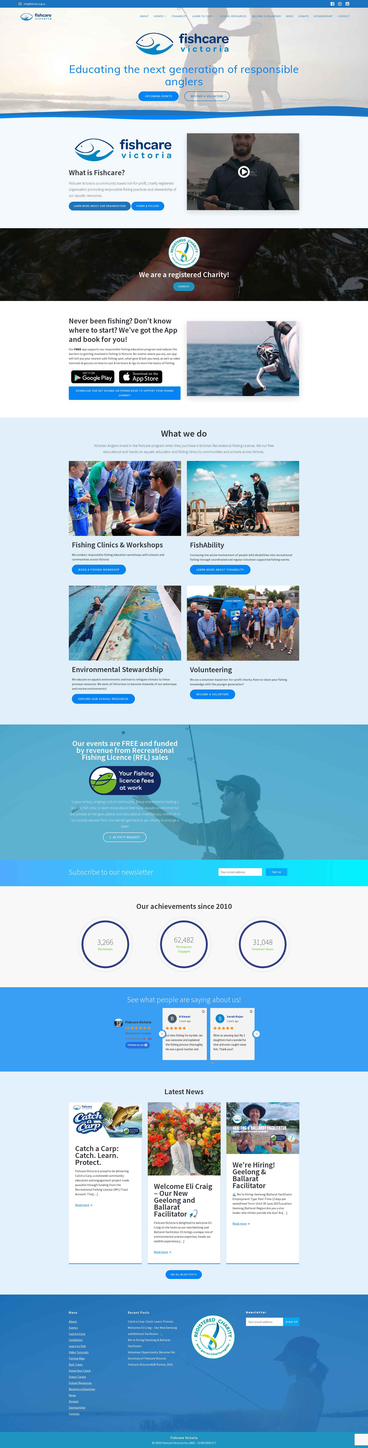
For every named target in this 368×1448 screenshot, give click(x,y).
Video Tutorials (79, 1352)
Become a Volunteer (266, 16)
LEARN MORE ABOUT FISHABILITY (220, 569)
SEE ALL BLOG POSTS (184, 1274)
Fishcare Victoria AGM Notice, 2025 (150, 1364)
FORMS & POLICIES (147, 206)
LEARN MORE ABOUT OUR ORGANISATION (100, 206)
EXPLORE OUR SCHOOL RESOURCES (103, 699)
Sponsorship (323, 16)
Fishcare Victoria (138, 1022)
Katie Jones (188, 1016)
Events (158, 16)
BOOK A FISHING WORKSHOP (98, 569)
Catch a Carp (77, 1334)
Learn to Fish (201, 16)
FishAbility (179, 16)
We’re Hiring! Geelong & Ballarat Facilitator (253, 1175)
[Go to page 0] (206, 1063)
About (144, 16)
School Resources (233, 16)
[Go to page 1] (209, 1062)
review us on (136, 1045)
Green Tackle (77, 1377)
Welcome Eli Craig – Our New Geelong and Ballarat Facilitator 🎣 (183, 1200)
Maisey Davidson (239, 1016)
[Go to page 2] (212, 1062)
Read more (82, 1205)
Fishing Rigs (77, 1358)
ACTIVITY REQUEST (126, 837)
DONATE (183, 286)
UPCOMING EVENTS (158, 96)
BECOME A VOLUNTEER (207, 96)
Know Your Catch (80, 1371)
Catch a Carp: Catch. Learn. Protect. (97, 1155)
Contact (344, 16)
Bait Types (76, 1364)
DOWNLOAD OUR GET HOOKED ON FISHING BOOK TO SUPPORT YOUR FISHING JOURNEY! (125, 393)
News (289, 16)
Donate (304, 16)
